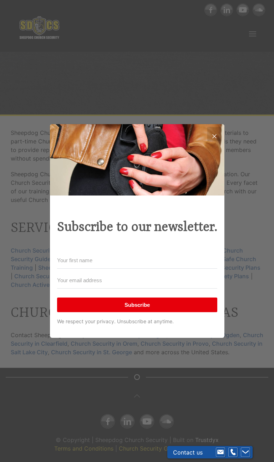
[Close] (214, 134)
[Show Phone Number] (233, 452)
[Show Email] (220, 452)
